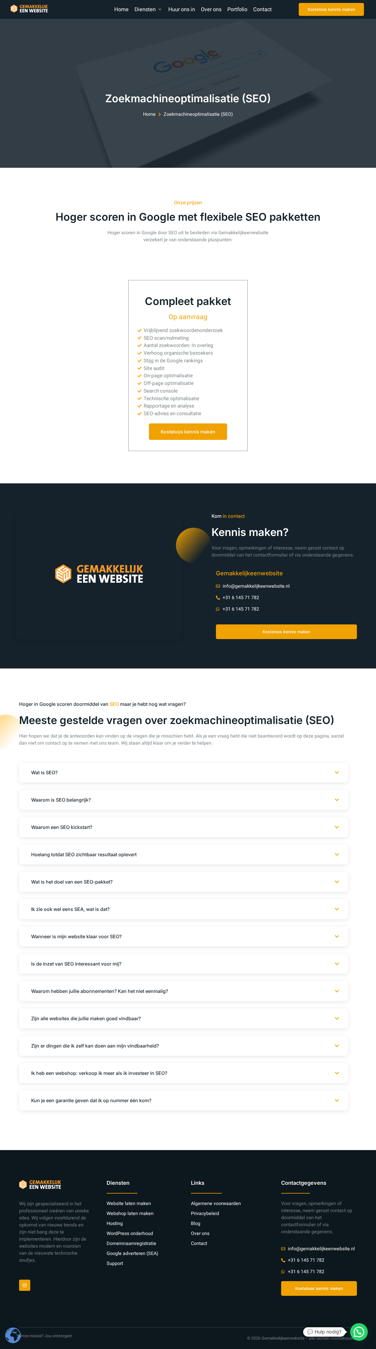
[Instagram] (24, 1285)
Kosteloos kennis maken (188, 432)
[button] (148, 9)
